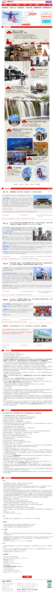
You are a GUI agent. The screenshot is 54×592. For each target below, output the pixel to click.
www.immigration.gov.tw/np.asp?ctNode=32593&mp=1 (12, 513)
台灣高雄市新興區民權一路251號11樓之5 (28, 588)
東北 (11, 4)
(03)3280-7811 (11, 560)
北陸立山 (18, 4)
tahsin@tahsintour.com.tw (9, 588)
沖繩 (49, 4)
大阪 (30, 4)
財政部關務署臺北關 (16, 445)
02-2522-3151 (25, 584)
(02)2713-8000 (14, 497)
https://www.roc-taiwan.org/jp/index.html (13, 563)
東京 (25, 4)
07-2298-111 (36, 583)
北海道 (5, 4)
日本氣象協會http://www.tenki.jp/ (19, 551)
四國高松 (37, 4)
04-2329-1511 (31, 583)
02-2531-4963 (25, 585)
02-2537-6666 (25, 583)
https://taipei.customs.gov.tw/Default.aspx (23, 448)
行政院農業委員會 (17, 459)
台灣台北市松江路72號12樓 (10, 583)
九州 (44, 4)
